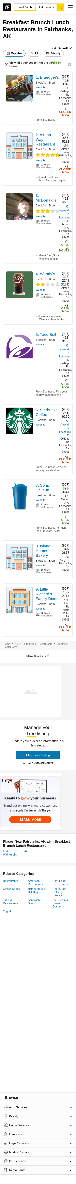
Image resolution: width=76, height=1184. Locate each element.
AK (16, 644)
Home (6, 644)
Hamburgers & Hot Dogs (37, 890)
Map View (16, 53)
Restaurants (45, 644)
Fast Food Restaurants (60, 882)
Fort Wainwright (10, 853)
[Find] (60, 7)
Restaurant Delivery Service (59, 892)
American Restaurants (35, 882)
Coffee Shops (11, 888)
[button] (70, 7)
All (36, 53)
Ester (25, 851)
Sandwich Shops (34, 901)
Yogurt (7, 911)
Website (40, 87)
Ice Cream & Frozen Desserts (60, 903)
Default (63, 48)
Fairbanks (28, 644)
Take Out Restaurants (10, 901)
